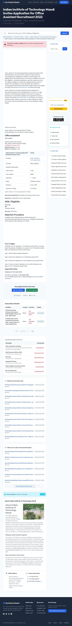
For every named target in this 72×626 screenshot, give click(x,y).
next (33, 331)
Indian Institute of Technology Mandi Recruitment (43, 37)
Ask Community (49, 2)
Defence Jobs (29, 610)
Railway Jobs (29, 613)
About (50, 622)
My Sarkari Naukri (12, 2)
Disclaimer (66, 622)
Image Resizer (55, 132)
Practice (42, 2)
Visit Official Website (34, 581)
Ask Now (42, 494)
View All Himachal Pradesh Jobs (24, 486)
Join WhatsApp (33, 290)
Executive (8, 357)
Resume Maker (56, 143)
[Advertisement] (25, 61)
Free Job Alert (41, 606)
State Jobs (35, 2)
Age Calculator (55, 139)
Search (64, 33)
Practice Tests (40, 610)
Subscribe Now (58, 108)
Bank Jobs (28, 608)
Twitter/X (25, 295)
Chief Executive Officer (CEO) (13, 352)
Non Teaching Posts (11, 370)
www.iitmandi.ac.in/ (22, 87)
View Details (40, 313)
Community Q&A (41, 613)
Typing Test (55, 136)
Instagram (18, 295)
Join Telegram (19, 290)
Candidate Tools (41, 608)
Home (30, 2)
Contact (55, 622)
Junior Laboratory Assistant (13, 346)
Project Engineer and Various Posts (15, 366)
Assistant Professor (11, 361)
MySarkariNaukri (7, 37)
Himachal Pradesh (19, 37)
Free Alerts (64, 2)
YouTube (33, 295)
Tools (56, 2)
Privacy (60, 622)
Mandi (26, 37)
